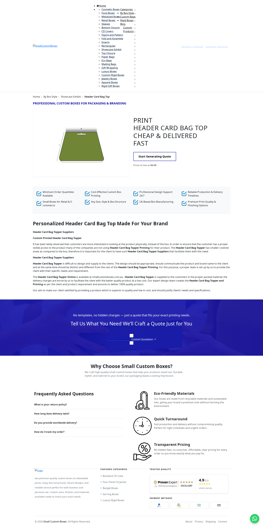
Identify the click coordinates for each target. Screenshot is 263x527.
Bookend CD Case (113, 476)
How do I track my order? (49, 432)
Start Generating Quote (155, 156)
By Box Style (50, 96)
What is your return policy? (50, 404)
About (188, 521)
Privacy (199, 521)
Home (36, 96)
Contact (222, 521)
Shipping (210, 521)
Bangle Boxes (110, 488)
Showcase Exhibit (71, 96)
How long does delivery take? (51, 413)
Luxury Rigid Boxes (113, 500)
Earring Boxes (111, 494)
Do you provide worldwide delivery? (55, 422)
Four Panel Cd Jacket (114, 482)
